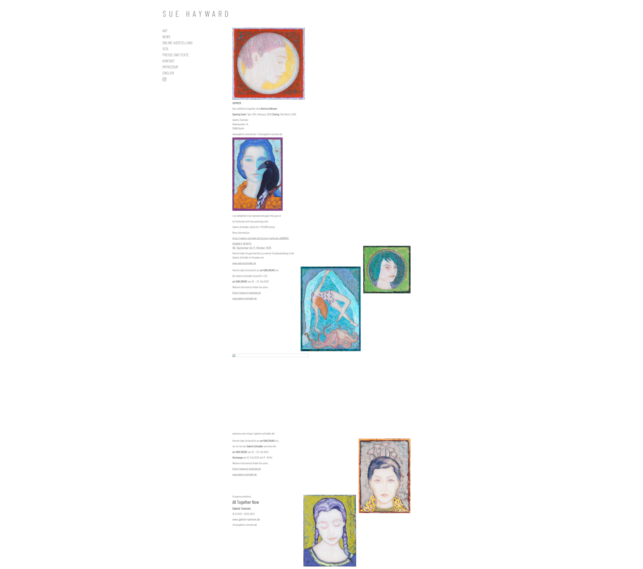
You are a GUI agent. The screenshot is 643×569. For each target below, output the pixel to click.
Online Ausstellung (177, 42)
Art (165, 30)
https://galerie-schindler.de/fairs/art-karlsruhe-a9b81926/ (260, 238)
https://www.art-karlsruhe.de (246, 292)
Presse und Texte (175, 54)
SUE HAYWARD (197, 13)
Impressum (170, 66)
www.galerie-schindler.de (244, 298)
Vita (165, 48)
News (166, 36)
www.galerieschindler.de (244, 263)
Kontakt (168, 60)
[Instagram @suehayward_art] (186, 79)
